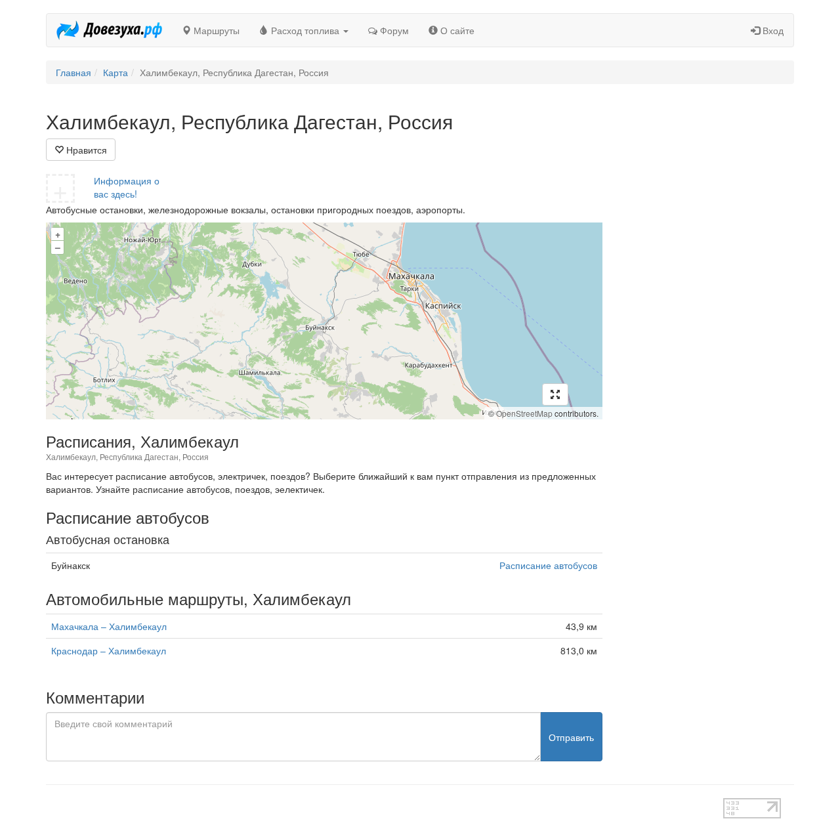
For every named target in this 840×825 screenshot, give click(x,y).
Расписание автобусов (548, 565)
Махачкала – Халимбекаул (109, 626)
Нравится (85, 149)
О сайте (456, 30)
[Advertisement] (708, 307)
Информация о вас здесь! (126, 187)
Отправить (571, 737)
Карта (115, 72)
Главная (73, 72)
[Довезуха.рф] (109, 30)
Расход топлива (305, 30)
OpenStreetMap (524, 413)
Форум (393, 30)
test (373, 804)
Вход (772, 30)
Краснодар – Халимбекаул (108, 650)
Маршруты (215, 30)
